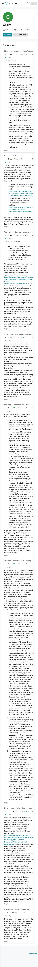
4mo (17, 235)
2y (16, 408)
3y (18, 912)
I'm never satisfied (11, 156)
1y (16, 337)
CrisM (10, 54)
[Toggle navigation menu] (3, 3)
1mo (17, 54)
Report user (33, 953)
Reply (6, 150)
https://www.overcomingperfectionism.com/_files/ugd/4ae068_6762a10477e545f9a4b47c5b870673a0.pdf (21, 193)
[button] (5, 54)
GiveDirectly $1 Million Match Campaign (19, 909)
